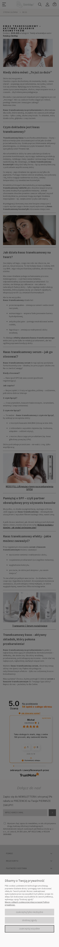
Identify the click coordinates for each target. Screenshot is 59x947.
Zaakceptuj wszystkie (29, 928)
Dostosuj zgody (29, 920)
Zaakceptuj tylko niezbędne (29, 912)
